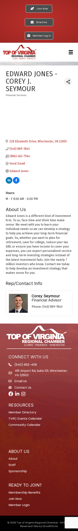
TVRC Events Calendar (25, 418)
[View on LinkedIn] (9, 182)
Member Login (19, 505)
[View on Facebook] (16, 182)
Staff (12, 465)
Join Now (15, 499)
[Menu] (70, 52)
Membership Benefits (24, 492)
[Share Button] (68, 81)
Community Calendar (25, 425)
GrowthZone (50, 526)
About (13, 458)
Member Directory (22, 412)
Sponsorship (18, 471)
